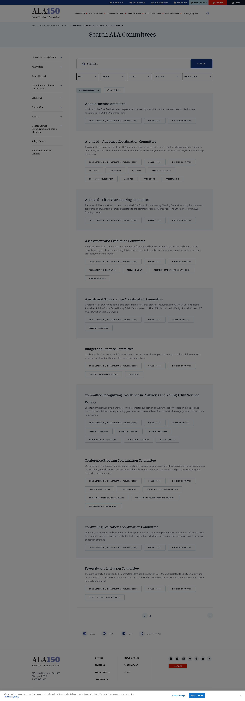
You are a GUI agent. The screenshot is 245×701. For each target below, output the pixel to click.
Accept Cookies (197, 695)
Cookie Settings (178, 695)
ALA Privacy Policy (12, 697)
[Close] (241, 695)
